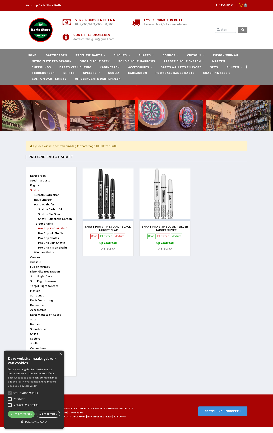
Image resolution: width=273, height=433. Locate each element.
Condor (169, 55)
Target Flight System (182, 61)
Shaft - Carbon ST (50, 209)
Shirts (69, 73)
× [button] (60, 354)
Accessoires (138, 67)
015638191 (226, 5)
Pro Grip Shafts (48, 238)
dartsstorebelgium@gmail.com (93, 39)
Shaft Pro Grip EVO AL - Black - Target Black (108, 228)
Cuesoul (194, 55)
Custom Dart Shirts (49, 79)
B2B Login (120, 416)
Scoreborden (43, 73)
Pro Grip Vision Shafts (53, 248)
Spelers (90, 73)
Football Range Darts (175, 73)
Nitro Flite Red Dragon (52, 61)
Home (32, 55)
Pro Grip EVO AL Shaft (53, 228)
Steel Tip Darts (88, 55)
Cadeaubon (137, 73)
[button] (25, 393)
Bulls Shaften (43, 200)
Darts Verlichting (75, 67)
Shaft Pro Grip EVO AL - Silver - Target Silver (165, 228)
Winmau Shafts (44, 252)
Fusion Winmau (225, 55)
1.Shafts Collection (47, 195)
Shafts (144, 55)
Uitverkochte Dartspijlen (98, 79)
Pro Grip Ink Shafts (51, 233)
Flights (120, 55)
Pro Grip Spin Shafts (51, 243)
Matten (218, 61)
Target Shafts (43, 224)
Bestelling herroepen (223, 411)
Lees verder (30, 385)
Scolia (114, 73)
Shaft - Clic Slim (49, 214)
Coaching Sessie (216, 73)
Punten (232, 67)
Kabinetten (110, 67)
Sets (214, 67)
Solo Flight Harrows (136, 61)
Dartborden (56, 55)
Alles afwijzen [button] (48, 414)
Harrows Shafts (44, 204)
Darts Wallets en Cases (181, 67)
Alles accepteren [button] (21, 414)
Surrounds (41, 67)
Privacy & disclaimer (72, 416)
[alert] (34, 390)
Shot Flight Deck (95, 61)
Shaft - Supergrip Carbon (55, 219)
